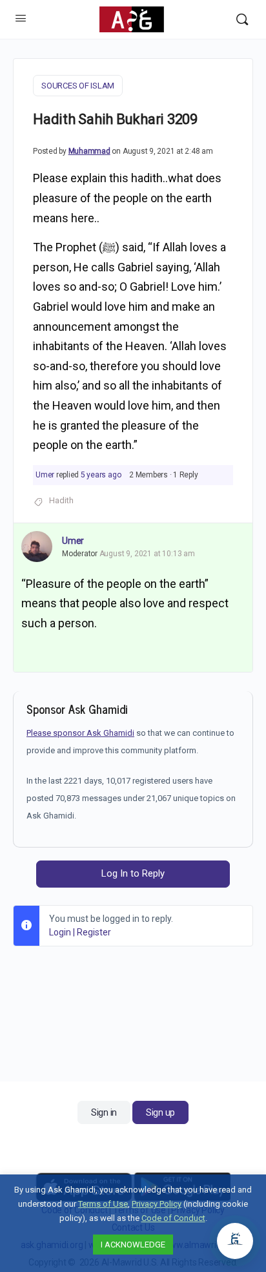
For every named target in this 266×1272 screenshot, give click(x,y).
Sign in (104, 1112)
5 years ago (101, 474)
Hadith (61, 500)
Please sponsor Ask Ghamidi (80, 733)
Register (94, 932)
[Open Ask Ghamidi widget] (235, 1241)
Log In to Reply (133, 873)
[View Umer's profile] (36, 546)
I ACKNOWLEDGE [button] (133, 1244)
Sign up (160, 1112)
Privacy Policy (156, 1204)
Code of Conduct (173, 1218)
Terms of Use (103, 1204)
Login (60, 932)
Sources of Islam (77, 85)
